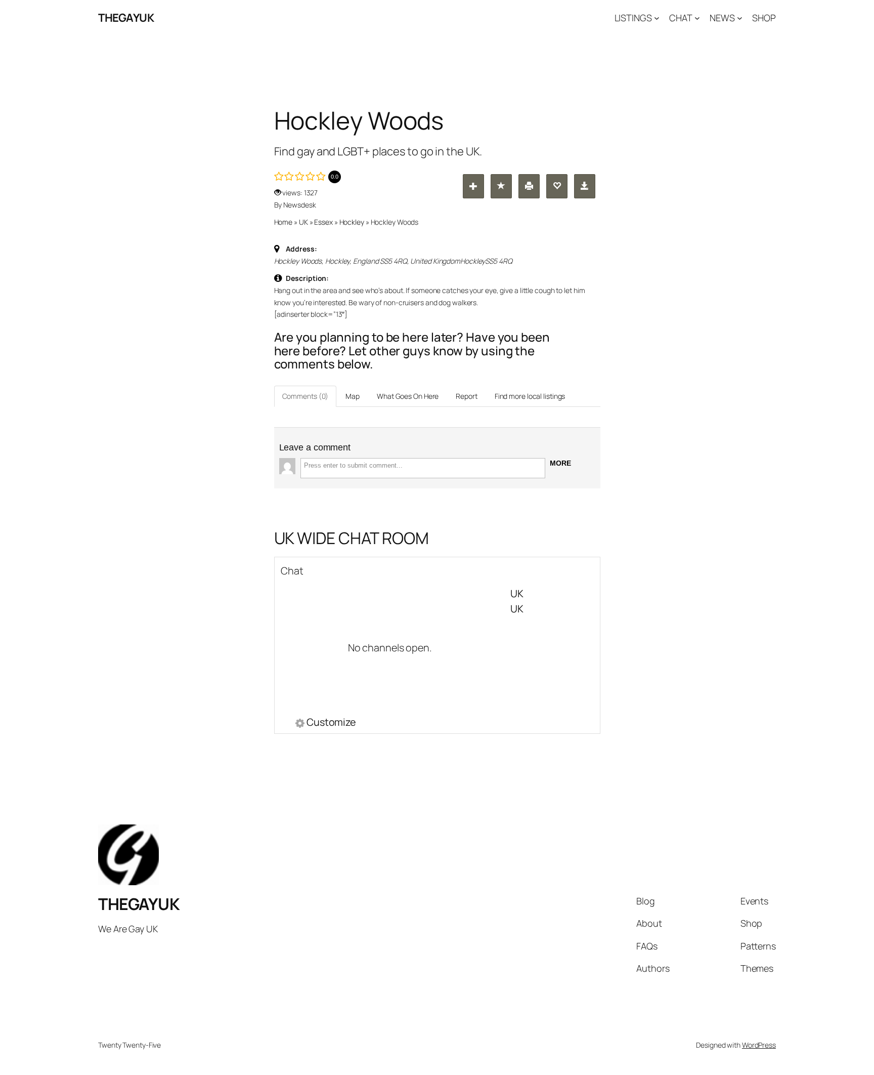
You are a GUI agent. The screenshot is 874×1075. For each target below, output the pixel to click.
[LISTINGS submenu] (657, 18)
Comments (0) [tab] (305, 396)
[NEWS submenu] (739, 18)
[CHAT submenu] (697, 18)
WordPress (759, 1045)
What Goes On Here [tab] (408, 396)
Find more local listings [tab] (530, 396)
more (560, 463)
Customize (331, 723)
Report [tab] (466, 396)
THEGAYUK (126, 17)
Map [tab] (352, 396)
